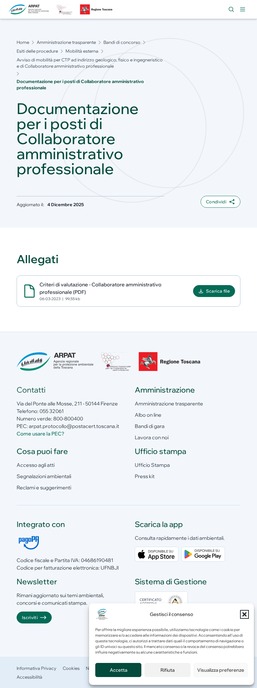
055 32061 (51, 411)
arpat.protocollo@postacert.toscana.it (74, 426)
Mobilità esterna (82, 51)
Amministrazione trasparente (66, 42)
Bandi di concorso (121, 42)
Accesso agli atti (36, 465)
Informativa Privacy (36, 668)
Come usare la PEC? (40, 433)
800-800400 (68, 418)
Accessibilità (29, 677)
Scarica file (218, 291)
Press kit (145, 476)
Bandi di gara (150, 426)
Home (23, 42)
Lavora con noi (152, 437)
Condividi (216, 202)
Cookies (71, 668)
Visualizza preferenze (220, 670)
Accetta (118, 670)
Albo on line (148, 415)
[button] (244, 614)
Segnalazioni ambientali (44, 476)
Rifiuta (167, 670)
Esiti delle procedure (37, 51)
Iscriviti (30, 617)
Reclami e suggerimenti (44, 487)
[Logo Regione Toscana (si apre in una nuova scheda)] (97, 9)
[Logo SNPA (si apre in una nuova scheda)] (64, 9)
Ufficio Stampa (152, 465)
